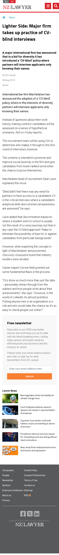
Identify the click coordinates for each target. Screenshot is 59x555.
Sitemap (28, 490)
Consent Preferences (34, 475)
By (9, 75)
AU (6, 1)
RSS (26, 495)
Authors (6, 485)
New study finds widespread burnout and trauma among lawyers (38, 449)
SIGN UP (29, 376)
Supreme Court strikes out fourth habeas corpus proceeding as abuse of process (37, 423)
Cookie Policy (30, 470)
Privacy (6, 500)
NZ (12, 1)
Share (5, 85)
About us (6, 495)
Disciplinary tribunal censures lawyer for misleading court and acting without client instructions (38, 436)
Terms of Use (30, 480)
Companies (8, 470)
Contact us (29, 485)
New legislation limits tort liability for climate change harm (37, 397)
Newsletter (7, 480)
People (5, 475)
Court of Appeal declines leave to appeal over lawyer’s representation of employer (37, 410)
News (12, 17)
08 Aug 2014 (8, 80)
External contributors (12, 490)
